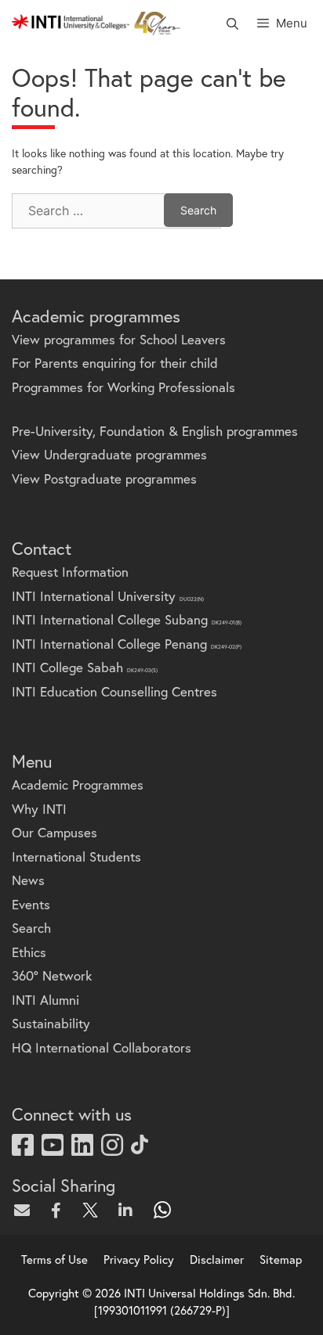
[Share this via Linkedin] (128, 1209)
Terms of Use (54, 1259)
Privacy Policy (138, 1259)
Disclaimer (217, 1259)
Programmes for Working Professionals (123, 387)
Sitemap (280, 1259)
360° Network (52, 975)
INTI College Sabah (85, 667)
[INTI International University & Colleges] (96, 23)
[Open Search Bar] (231, 23)
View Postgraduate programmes (104, 479)
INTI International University (108, 596)
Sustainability (51, 1023)
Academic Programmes (77, 784)
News (28, 880)
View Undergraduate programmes (109, 454)
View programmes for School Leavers (119, 339)
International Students (76, 856)
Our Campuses (54, 832)
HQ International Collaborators (101, 1047)
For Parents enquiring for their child (115, 363)
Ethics (29, 952)
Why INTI (39, 809)
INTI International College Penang (126, 644)
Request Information (70, 572)
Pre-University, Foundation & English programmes (155, 431)
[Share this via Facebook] (59, 1209)
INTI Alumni (45, 1000)
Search (31, 928)
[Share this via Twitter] (94, 1209)
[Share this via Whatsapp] (163, 1209)
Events (31, 904)
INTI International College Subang (126, 619)
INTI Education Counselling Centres (114, 691)
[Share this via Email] (25, 1209)
